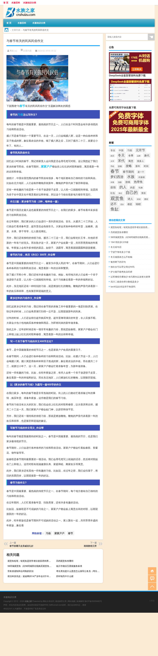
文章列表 (16, 29)
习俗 (20, 114)
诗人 (130, 199)
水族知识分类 (29, 2)
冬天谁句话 (116, 246)
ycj (16, 51)
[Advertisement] (79, 634)
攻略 (129, 165)
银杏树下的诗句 (118, 261)
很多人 (140, 160)
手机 (112, 166)
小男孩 (152, 600)
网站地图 (71, 601)
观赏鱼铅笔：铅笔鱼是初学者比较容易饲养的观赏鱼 (31, 560)
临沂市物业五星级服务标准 (69, 565)
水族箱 (141, 177)
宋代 (121, 160)
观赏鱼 (117, 198)
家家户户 (46, 166)
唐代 (146, 155)
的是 (132, 187)
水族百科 (15, 2)
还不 (113, 203)
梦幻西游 (116, 176)
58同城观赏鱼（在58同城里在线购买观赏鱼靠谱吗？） (31, 565)
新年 (137, 166)
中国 (121, 150)
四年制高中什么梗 (64, 576)
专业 (112, 150)
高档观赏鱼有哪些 (64, 560)
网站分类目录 (48, 601)
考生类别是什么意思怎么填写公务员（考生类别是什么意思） (79, 571)
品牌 (138, 156)
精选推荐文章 (61, 601)
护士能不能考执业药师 (121, 271)
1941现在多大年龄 (120, 242)
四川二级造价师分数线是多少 (125, 281)
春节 (22, 106)
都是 (129, 204)
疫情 (113, 187)
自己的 (132, 192)
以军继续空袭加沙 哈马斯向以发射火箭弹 (130, 276)
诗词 (139, 199)
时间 (146, 166)
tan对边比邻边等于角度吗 (123, 286)
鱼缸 (114, 209)
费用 (146, 199)
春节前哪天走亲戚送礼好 (21, 545)
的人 (123, 186)
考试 (120, 193)
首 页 (5, 2)
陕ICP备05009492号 (93, 601)
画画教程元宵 (90, 545)
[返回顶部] (151, 586)
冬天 (121, 154)
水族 (131, 176)
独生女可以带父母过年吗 (122, 266)
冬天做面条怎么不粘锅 (121, 256)
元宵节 (140, 150)
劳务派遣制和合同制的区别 (20, 571)
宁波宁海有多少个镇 (120, 251)
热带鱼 (138, 181)
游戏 (127, 182)
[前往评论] (151, 578)
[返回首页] (151, 570)
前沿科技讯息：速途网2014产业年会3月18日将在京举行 (31, 576)
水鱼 (112, 182)
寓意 (130, 160)
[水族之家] (19, 6)
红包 (112, 192)
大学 (112, 161)
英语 (143, 192)
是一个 (141, 171)
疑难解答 (80, 601)
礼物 (141, 187)
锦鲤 (138, 204)
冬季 (130, 155)
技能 (120, 166)
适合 (122, 204)
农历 (112, 155)
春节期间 (128, 171)
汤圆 (120, 182)
